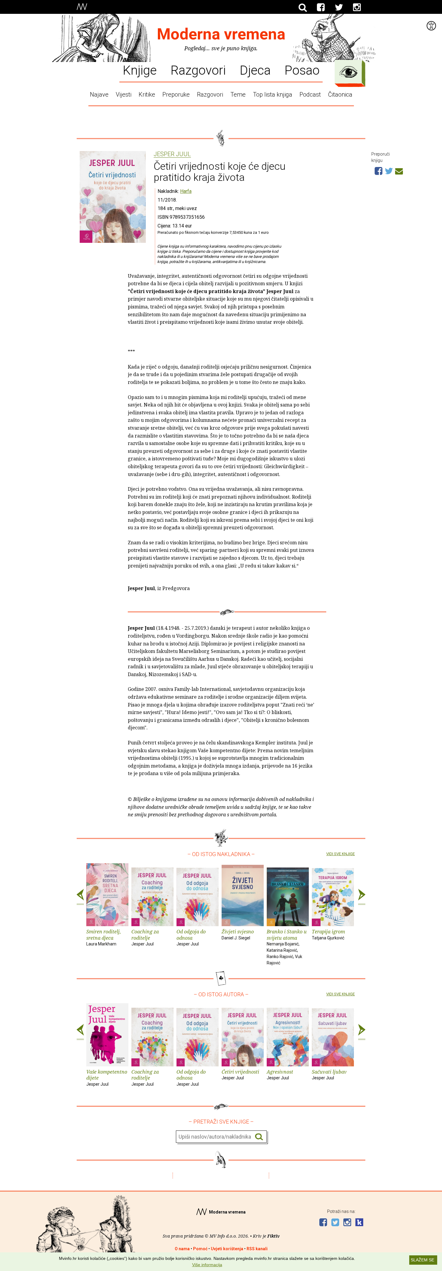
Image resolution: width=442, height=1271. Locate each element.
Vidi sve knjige (340, 854)
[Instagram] (356, 7)
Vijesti (123, 94)
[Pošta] (399, 170)
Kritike (147, 94)
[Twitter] (339, 7)
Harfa (186, 191)
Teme (238, 94)
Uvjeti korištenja (227, 1248)
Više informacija (207, 1264)
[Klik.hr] (359, 1223)
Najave (99, 94)
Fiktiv (273, 1236)
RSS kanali (257, 1248)
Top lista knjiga (272, 94)
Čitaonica (340, 94)
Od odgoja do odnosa (191, 937)
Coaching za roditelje (145, 937)
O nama (182, 1248)
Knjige (140, 70)
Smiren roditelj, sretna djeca (103, 937)
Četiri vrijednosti (240, 1074)
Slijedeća (361, 897)
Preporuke (176, 94)
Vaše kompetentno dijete (106, 1077)
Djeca (255, 70)
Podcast (310, 94)
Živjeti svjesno (238, 934)
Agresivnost (280, 1074)
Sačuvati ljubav (329, 1074)
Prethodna (80, 897)
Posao (302, 70)
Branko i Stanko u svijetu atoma (287, 946)
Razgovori (198, 70)
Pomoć (200, 1248)
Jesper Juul (172, 154)
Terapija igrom (328, 934)
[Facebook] (320, 7)
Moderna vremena (221, 34)
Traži (259, 1137)
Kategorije (348, 72)
